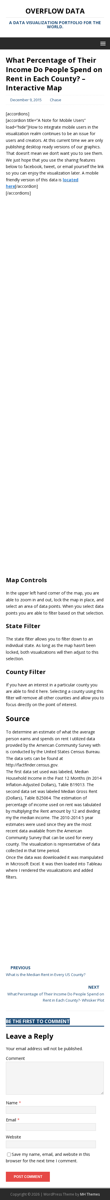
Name (12, 1103)
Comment (15, 1058)
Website (13, 1137)
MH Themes (90, 1194)
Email (11, 1120)
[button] (102, 43)
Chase (55, 99)
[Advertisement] (55, 533)
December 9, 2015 (26, 99)
